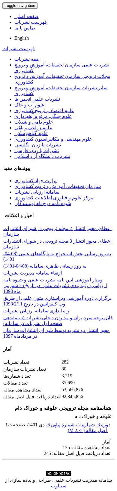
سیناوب (58, 485)
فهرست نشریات (30, 22)
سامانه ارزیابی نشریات (36, 192)
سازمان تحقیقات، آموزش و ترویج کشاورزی (57, 186)
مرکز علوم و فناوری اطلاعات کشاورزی (54, 197)
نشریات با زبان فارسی (36, 150)
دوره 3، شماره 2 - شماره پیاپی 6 (78, 424)
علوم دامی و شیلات (33, 121)
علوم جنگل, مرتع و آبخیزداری (43, 116)
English (21, 38)
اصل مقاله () (88, 430)
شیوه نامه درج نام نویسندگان (42, 203)
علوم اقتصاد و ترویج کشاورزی (44, 110)
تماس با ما (24, 27)
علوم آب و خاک (29, 104)
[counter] (58, 474)
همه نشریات (26, 59)
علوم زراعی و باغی (33, 127)
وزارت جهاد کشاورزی (36, 180)
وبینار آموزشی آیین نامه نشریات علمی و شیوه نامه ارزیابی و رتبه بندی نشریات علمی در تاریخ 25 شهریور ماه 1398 (55, 285)
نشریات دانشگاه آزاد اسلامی (42, 156)
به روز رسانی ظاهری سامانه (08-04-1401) (44, 266)
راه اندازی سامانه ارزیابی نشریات (36, 310)
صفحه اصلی (26, 16)
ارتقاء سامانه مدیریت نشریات (32, 272)
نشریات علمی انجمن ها (37, 99)
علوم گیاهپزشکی (31, 133)
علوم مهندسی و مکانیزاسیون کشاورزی (53, 139)
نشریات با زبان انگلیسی (37, 144)
